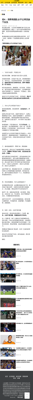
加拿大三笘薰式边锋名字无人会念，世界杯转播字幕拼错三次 (24, 287)
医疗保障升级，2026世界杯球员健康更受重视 (24, 274)
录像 (30, 2)
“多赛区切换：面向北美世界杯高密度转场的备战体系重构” (24, 250)
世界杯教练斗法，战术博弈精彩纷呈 (24, 323)
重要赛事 (20, 2)
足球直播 (7, 2)
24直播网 (16, 1)
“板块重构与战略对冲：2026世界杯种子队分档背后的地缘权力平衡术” (24, 349)
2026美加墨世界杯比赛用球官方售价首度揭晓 (24, 299)
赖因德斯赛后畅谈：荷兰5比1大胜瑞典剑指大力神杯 (24, 336)
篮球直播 (14, 2)
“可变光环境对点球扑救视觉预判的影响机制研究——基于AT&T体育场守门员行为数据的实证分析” (24, 312)
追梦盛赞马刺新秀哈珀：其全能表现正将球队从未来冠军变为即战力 (24, 361)
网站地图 (20, 397)
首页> (8, 10)
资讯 (26, 2)
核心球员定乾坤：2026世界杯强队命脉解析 (24, 262)
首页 (2, 2)
